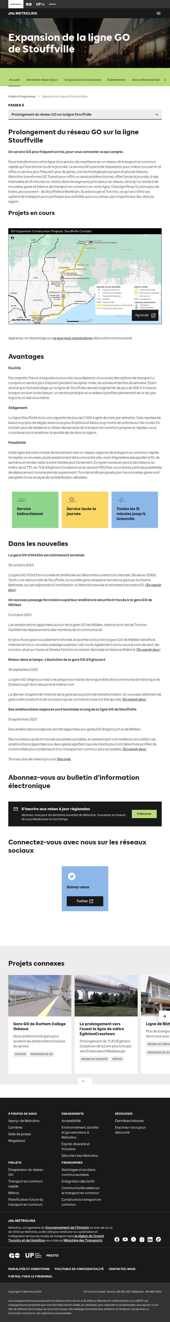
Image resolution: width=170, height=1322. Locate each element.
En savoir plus (148, 650)
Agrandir (142, 315)
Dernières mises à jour (42, 80)
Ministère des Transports (82, 1240)
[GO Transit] (14, 1255)
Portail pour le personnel (30, 1276)
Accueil (14, 80)
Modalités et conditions (29, 1269)
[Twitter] (133, 1239)
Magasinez (16, 1141)
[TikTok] (158, 1239)
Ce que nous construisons (82, 80)
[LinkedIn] (150, 1239)
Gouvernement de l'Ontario (67, 1228)
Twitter (82, 901)
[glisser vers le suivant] (164, 1016)
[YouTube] (125, 1239)
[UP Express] (33, 1255)
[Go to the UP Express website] (40, 4)
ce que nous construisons (72, 338)
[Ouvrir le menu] (158, 13)
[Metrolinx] (21, 1220)
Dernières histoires (129, 1121)
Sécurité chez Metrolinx (80, 1156)
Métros (13, 1193)
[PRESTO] (52, 1255)
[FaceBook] (117, 1239)
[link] (39, 1024)
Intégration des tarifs (78, 1181)
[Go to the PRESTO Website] (52, 4)
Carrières (15, 1127)
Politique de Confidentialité (79, 1269)
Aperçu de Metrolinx (23, 1121)
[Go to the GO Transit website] (28, 4)
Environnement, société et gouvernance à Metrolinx (80, 1132)
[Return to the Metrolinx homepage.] (22, 13)
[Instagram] (141, 1239)
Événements (116, 80)
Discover (64, 759)
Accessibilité (71, 1121)
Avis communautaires (147, 80)
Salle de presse (19, 1134)
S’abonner (144, 814)
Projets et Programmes (21, 96)
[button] (29, 4)
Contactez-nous (122, 1269)
